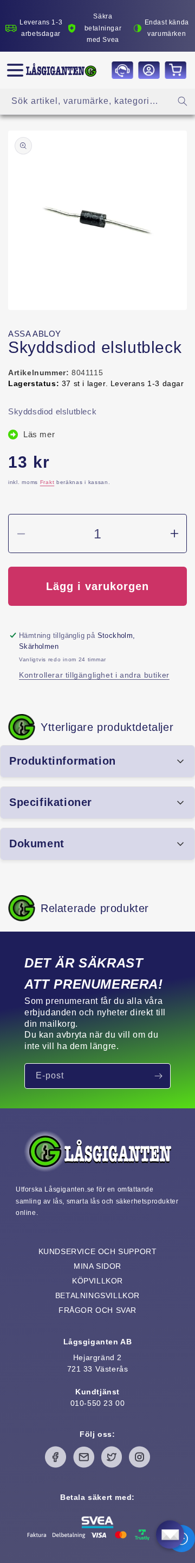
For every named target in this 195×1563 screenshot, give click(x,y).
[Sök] (182, 101)
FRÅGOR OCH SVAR (97, 1310)
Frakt (47, 482)
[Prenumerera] (158, 1076)
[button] (15, 70)
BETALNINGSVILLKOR (97, 1295)
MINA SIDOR (97, 1266)
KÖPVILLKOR (97, 1280)
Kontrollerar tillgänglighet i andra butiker (94, 675)
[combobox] (97, 101)
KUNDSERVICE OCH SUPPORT (97, 1251)
